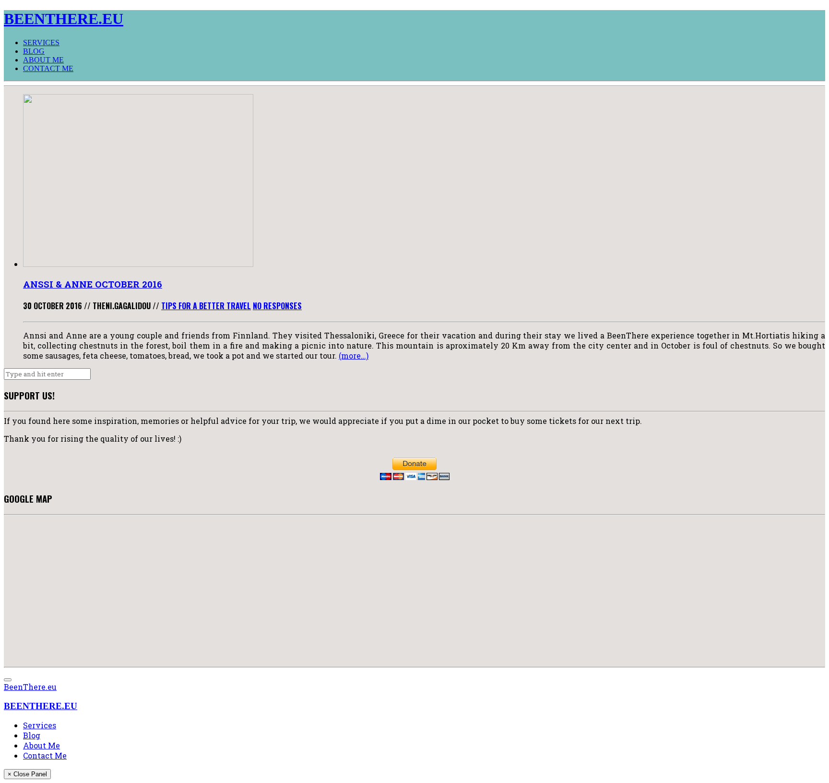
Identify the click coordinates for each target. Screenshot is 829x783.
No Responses (277, 306)
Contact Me (48, 68)
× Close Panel (27, 774)
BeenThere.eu (30, 687)
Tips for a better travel (206, 306)
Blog (34, 51)
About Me (43, 60)
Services (41, 42)
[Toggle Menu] (8, 679)
